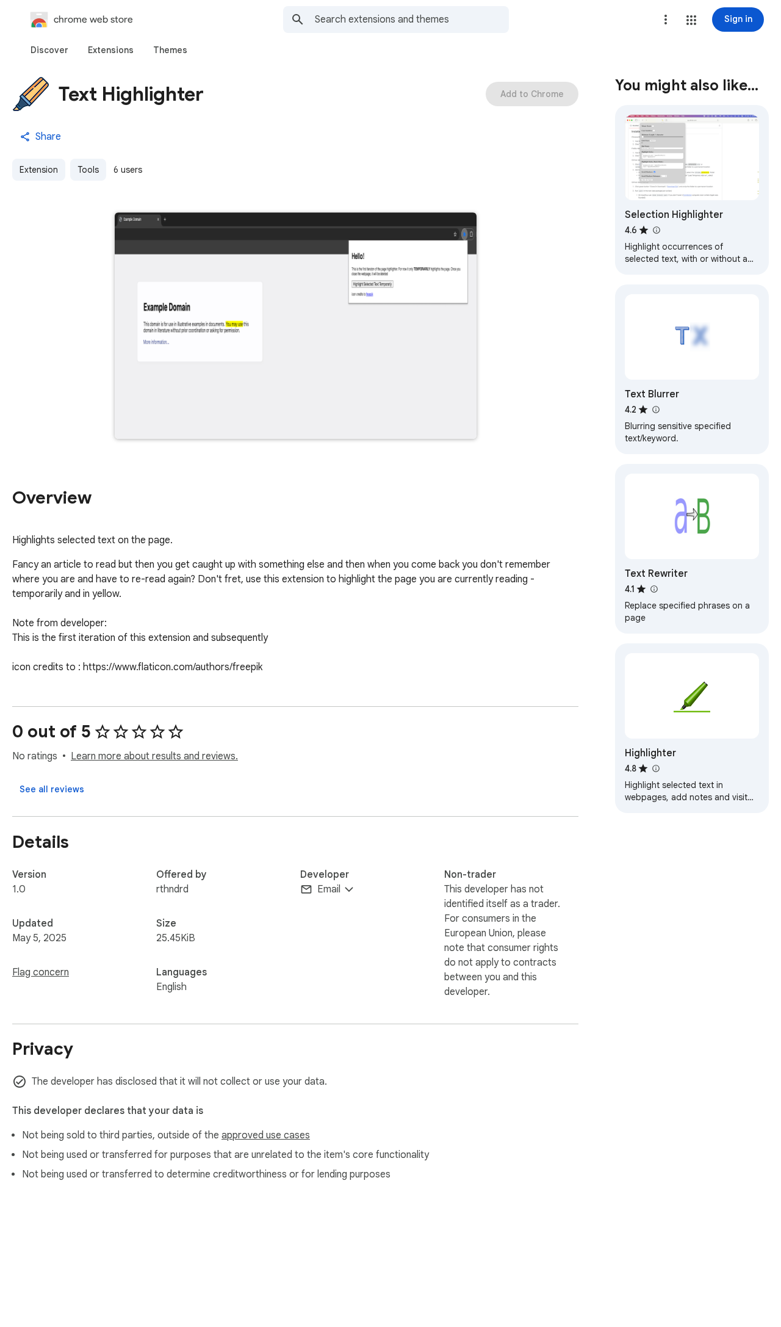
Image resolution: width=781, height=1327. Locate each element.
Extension (39, 169)
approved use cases (265, 1135)
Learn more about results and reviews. (154, 756)
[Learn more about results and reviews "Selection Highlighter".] (656, 230)
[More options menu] (665, 19)
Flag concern (40, 972)
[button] (691, 20)
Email (328, 889)
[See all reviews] (52, 789)
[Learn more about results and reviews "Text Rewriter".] (653, 589)
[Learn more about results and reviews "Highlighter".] (655, 768)
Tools (88, 169)
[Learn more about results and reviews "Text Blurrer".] (655, 409)
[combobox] (412, 19)
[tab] (49, 50)
